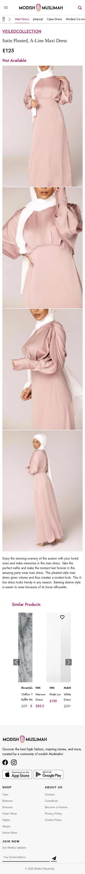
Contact (50, 794)
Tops (5, 794)
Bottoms (7, 800)
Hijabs (6, 819)
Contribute (51, 800)
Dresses (7, 807)
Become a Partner (56, 807)
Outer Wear (9, 813)
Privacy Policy (53, 813)
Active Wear (9, 832)
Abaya (6, 826)
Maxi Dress (22, 19)
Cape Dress (54, 19)
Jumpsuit (38, 19)
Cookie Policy (53, 819)
